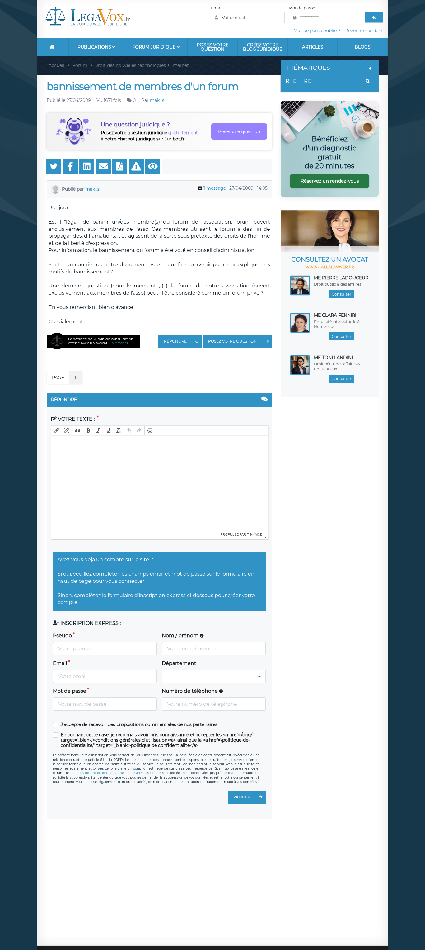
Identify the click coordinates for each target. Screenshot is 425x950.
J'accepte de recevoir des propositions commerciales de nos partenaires (139, 724)
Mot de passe (302, 7)
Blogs (363, 47)
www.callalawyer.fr (329, 267)
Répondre (175, 341)
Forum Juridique (154, 47)
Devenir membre (363, 30)
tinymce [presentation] (254, 534)
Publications (94, 47)
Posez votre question (212, 47)
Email (217, 7)
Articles (312, 47)
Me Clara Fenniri (335, 315)
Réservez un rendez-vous (330, 181)
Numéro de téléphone (190, 691)
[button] (56, 430)
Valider (241, 797)
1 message (214, 188)
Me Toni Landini (333, 357)
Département (179, 663)
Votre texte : (76, 419)
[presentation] (56, 430)
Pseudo (62, 636)
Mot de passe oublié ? (316, 30)
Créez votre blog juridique (262, 47)
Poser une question (239, 131)
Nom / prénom (181, 636)
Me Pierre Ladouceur (341, 278)
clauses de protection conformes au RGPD (107, 773)
